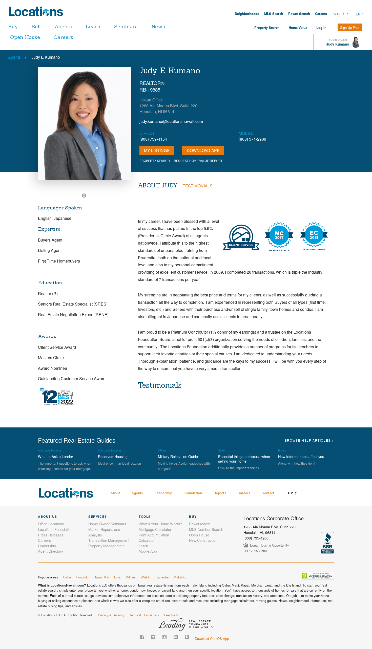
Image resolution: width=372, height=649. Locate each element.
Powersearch (199, 523)
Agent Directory (50, 551)
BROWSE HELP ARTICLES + (309, 440)
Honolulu (82, 577)
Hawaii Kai (101, 577)
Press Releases (50, 534)
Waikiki (146, 577)
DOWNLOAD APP (203, 150)
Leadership (163, 492)
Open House (25, 37)
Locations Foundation (55, 529)
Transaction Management (108, 540)
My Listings (157, 150)
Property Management (106, 545)
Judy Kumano (337, 44)
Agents (63, 26)
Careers (321, 13)
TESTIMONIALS (198, 186)
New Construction (203, 540)
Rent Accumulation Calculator (154, 537)
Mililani (131, 577)
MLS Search (273, 13)
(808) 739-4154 (153, 139)
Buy (13, 26)
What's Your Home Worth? (160, 523)
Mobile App (148, 551)
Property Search (267, 27)
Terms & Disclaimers (144, 615)
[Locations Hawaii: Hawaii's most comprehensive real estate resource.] (38, 11)
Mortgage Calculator (155, 529)
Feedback (171, 615)
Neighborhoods (247, 13)
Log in (321, 27)
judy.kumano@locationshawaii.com (171, 121)
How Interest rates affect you (301, 456)
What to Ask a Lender (55, 456)
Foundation (193, 492)
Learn (93, 26)
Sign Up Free (349, 27)
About (115, 492)
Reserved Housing (113, 456)
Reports (220, 492)
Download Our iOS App (212, 638)
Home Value (298, 27)
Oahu (67, 577)
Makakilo (180, 577)
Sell (36, 26)
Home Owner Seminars (107, 523)
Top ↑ (291, 493)
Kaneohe (162, 577)
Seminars (126, 26)
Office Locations (51, 523)
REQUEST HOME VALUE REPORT (198, 160)
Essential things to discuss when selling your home (244, 459)
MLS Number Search (206, 529)
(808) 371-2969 (252, 139)
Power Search (299, 13)
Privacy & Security (111, 615)
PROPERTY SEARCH (154, 160)
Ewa (117, 577)
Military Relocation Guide (178, 456)
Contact (268, 492)
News (158, 26)
